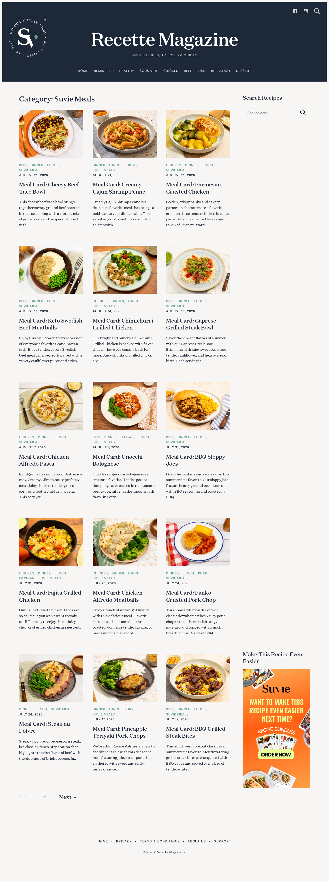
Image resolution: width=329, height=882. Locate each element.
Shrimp (130, 165)
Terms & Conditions (160, 841)
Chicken (170, 71)
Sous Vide (149, 71)
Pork (202, 573)
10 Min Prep (104, 71)
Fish (201, 71)
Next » (68, 797)
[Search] (317, 11)
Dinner (37, 165)
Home (83, 71)
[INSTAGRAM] (305, 11)
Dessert (243, 71)
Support (222, 841)
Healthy (126, 71)
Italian (127, 437)
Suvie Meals (30, 170)
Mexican (27, 578)
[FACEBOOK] (295, 11)
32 (44, 797)
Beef (188, 71)
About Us (197, 841)
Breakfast (221, 71)
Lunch (53, 165)
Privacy (124, 841)
